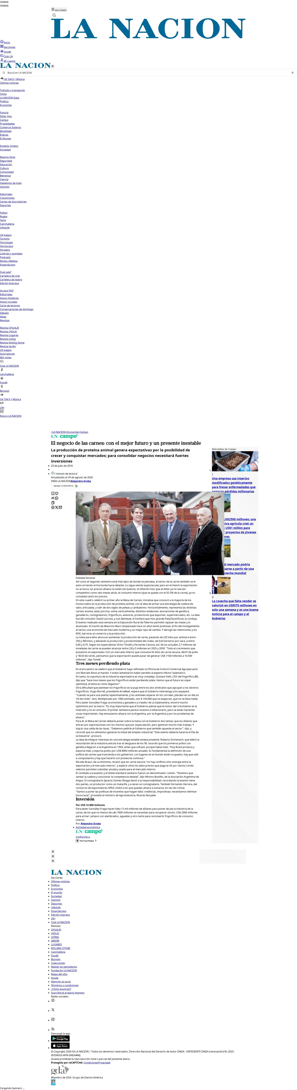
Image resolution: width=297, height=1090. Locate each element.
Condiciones (91, 1062)
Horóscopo (6, 246)
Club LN (8, 56)
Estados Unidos (9, 146)
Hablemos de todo (11, 183)
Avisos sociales (8, 302)
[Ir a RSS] (53, 1030)
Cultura (4, 168)
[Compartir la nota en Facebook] (53, 507)
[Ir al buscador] (54, 15)
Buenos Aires (7, 157)
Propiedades (7, 123)
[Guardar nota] (53, 494)
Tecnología (6, 242)
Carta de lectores (10, 305)
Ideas (3, 316)
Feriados (5, 250)
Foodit (7, 52)
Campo (4, 120)
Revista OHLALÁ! (9, 328)
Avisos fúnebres (9, 298)
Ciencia (4, 179)
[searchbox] (147, 73)
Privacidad (104, 1062)
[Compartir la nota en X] (56, 507)
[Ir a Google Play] (60, 1040)
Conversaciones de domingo (16, 309)
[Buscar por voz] (292, 73)
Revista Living (8, 339)
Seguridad (6, 161)
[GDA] (60, 1073)
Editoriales (6, 194)
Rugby (3, 216)
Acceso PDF (6, 290)
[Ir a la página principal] (148, 38)
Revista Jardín (8, 346)
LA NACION (58, 432)
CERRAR (4, 2)
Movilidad (5, 131)
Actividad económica (88, 827)
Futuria (4, 112)
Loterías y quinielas (11, 253)
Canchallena (7, 224)
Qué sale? (5, 272)
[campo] (64, 438)
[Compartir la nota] (53, 498)
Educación (6, 164)
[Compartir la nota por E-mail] (60, 507)
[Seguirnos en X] (53, 1010)
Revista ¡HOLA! (8, 331)
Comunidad (7, 172)
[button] (148, 240)
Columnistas (7, 198)
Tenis (3, 220)
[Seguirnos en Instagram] (53, 1020)
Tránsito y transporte (12, 90)
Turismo (5, 238)
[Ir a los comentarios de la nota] (56, 494)
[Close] (53, 852)
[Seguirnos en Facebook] (53, 1001)
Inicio (7, 42)
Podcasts (5, 257)
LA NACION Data (9, 97)
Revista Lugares (9, 335)
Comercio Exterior (10, 127)
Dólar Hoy (6, 116)
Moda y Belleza (8, 261)
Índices (4, 135)
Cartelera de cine (10, 276)
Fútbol (3, 212)
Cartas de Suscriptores (13, 201)
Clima (3, 94)
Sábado (4, 313)
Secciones (9, 47)
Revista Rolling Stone (12, 342)
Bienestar (5, 175)
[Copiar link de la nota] (53, 503)
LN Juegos (6, 235)
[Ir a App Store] (60, 1047)
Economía (71, 432)
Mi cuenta (9, 61)
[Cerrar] (52, 66)
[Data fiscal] (53, 1084)
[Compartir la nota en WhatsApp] (56, 498)
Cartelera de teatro (11, 279)
